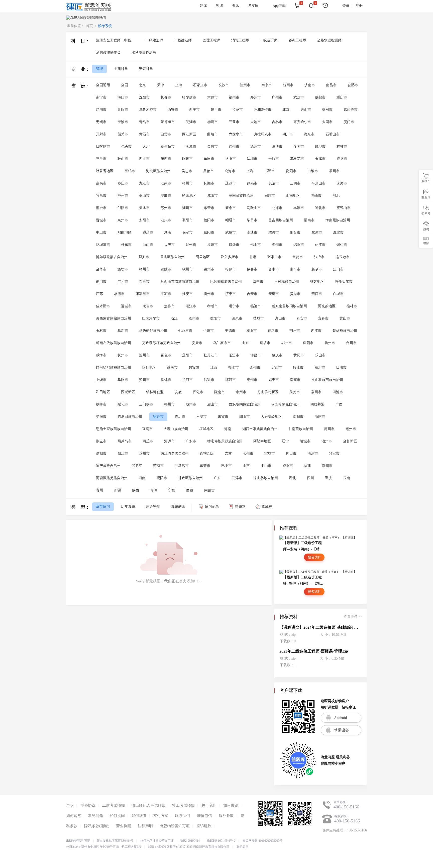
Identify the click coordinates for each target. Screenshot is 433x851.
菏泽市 (158, 466)
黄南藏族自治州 (241, 195)
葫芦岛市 (125, 441)
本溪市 (298, 208)
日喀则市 (103, 146)
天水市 (144, 208)
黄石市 (144, 134)
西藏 (189, 490)
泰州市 (241, 392)
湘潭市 (191, 146)
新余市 (230, 208)
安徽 (178, 392)
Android (340, 718)
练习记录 (212, 506)
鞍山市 (123, 159)
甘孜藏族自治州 (190, 478)
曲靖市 (212, 134)
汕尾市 (319, 416)
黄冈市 (298, 355)
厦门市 (349, 122)
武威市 (230, 232)
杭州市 (288, 85)
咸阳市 (212, 195)
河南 (142, 478)
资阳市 (287, 466)
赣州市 (144, 269)
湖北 (292, 478)
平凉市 (166, 294)
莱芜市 (294, 392)
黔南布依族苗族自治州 (113, 343)
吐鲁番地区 (105, 171)
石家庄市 (200, 85)
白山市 (148, 245)
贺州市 (144, 380)
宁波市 (123, 122)
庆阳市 (308, 343)
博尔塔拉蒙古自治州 (112, 257)
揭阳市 (162, 478)
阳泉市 (187, 159)
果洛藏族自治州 (172, 257)
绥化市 (123, 404)
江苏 (99, 294)
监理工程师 (211, 40)
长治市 (273, 183)
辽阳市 (187, 355)
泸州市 (123, 195)
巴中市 (226, 466)
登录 (345, 6)
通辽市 (148, 232)
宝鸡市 (130, 171)
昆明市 (101, 110)
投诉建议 (203, 826)
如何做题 (230, 805)
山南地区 (293, 195)
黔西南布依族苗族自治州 (180, 281)
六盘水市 (236, 134)
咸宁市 (273, 380)
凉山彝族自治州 (265, 478)
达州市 (144, 453)
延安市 (144, 257)
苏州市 (166, 208)
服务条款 (226, 816)
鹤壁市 (234, 245)
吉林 (228, 453)
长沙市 (223, 85)
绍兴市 (273, 232)
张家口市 (274, 257)
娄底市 (101, 416)
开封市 (101, 134)
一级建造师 (154, 40)
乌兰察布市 (222, 343)
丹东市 (126, 245)
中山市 (266, 466)
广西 (339, 404)
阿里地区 (203, 257)
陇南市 (219, 392)
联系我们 (182, 816)
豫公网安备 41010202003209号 (262, 840)
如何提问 (117, 816)
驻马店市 (182, 466)
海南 (227, 429)
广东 (217, 478)
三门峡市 (146, 404)
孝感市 (212, 306)
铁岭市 (101, 404)
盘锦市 (166, 380)
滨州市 (248, 453)
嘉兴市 (101, 183)
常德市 (297, 257)
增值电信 (204, 816)
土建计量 (121, 69)
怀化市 (198, 392)
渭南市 (309, 220)
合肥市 (353, 85)
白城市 (338, 294)
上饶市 (101, 380)
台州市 (351, 343)
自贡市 (166, 134)
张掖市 (319, 257)
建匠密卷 (153, 506)
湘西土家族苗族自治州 (259, 429)
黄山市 (345, 318)
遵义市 (342, 159)
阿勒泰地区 (262, 441)
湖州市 (187, 208)
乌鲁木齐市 (148, 110)
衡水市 (233, 367)
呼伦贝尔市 (344, 281)
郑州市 (255, 97)
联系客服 (243, 846)
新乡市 (316, 269)
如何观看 (139, 816)
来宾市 (223, 416)
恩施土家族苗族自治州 (113, 429)
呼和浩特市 (262, 110)
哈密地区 (189, 195)
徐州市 (234, 146)
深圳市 (252, 159)
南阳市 (298, 416)
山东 (245, 343)
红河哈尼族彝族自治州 (113, 367)
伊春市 (252, 269)
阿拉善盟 (317, 404)
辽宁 (285, 441)
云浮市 (237, 478)
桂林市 (342, 146)
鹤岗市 (252, 183)
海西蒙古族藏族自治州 (113, 318)
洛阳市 (230, 159)
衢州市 (209, 294)
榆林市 (352, 306)
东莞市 (205, 466)
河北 (336, 195)
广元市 (123, 281)
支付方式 (160, 816)
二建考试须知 (113, 805)
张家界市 (143, 294)
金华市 (101, 269)
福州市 (234, 97)
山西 (246, 466)
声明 (70, 805)
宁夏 (171, 490)
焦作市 (169, 306)
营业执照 (123, 826)
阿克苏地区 (327, 306)
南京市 (266, 85)
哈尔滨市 (189, 97)
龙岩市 (148, 306)
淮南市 (166, 183)
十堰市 (273, 159)
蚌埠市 (320, 146)
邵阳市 (123, 208)
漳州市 (212, 245)
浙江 (174, 318)
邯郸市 (269, 171)
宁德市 (230, 331)
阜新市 (123, 331)
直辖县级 (207, 453)
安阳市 (144, 220)
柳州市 (212, 122)
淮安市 (187, 294)
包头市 (126, 146)
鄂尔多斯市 (229, 257)
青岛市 (144, 122)
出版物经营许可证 (175, 826)
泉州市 (123, 220)
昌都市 (208, 171)
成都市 (320, 97)
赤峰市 (316, 195)
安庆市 (273, 294)
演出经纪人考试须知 (148, 805)
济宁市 (230, 294)
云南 (346, 478)
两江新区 (189, 134)
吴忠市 (187, 171)
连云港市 (343, 257)
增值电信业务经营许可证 (157, 840)
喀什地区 (149, 367)
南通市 (252, 232)
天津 (160, 85)
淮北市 (338, 232)
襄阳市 (187, 220)
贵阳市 (123, 110)
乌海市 (230, 171)
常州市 (334, 171)
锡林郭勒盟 (155, 392)
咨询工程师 (297, 40)
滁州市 (144, 355)
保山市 (144, 195)
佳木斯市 (103, 306)
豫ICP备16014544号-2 (221, 840)
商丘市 (148, 441)
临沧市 (255, 306)
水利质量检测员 (144, 52)
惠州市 (252, 380)
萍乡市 (298, 146)
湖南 (167, 232)
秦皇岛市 (168, 146)
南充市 (295, 380)
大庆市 (169, 245)
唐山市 (305, 110)
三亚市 (234, 122)
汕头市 (166, 220)
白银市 (312, 171)
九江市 (144, 183)
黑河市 (187, 380)
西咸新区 (128, 392)
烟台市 (295, 232)
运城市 (126, 306)
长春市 (166, 97)
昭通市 (230, 220)
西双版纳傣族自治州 (244, 404)
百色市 (166, 355)
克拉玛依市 (262, 134)
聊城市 (305, 441)
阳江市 (123, 453)
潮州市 (327, 466)
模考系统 (105, 26)
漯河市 (230, 380)
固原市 (269, 195)
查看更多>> (353, 616)
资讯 (235, 6)
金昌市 (212, 146)
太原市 (212, 97)
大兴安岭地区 (271, 416)
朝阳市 (244, 416)
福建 (307, 466)
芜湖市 (191, 122)
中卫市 (101, 232)
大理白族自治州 (176, 429)
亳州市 (351, 429)
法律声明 (145, 826)
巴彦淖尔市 (151, 318)
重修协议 (87, 805)
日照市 (341, 367)
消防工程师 (240, 40)
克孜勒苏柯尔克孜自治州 (161, 343)
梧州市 (187, 183)
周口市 (291, 453)
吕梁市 (209, 380)
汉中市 (258, 281)
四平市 (144, 159)
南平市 (295, 269)
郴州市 (286, 343)
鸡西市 (166, 159)
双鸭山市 (344, 208)
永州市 (255, 367)
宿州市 (316, 392)
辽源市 (230, 183)
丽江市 (320, 245)
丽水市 (319, 367)
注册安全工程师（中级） (115, 40)
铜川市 (287, 134)
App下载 (279, 6)
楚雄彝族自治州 (345, 331)
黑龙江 (137, 466)
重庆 (328, 478)
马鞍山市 (254, 208)
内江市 (316, 331)
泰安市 (301, 318)
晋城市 (101, 220)
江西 (213, 367)
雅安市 (334, 453)
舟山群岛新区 (267, 392)
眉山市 (212, 404)
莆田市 (209, 159)
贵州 (99, 490)
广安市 (191, 441)
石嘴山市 (333, 134)
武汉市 (298, 97)
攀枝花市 (297, 159)
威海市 (101, 355)
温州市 (255, 146)
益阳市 (215, 318)
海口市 (123, 97)
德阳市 (209, 220)
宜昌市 (101, 195)
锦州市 (209, 269)
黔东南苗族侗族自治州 (289, 306)
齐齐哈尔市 (302, 122)
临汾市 (234, 355)
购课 (219, 6)
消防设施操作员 (108, 52)
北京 (142, 85)
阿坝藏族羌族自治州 (112, 478)
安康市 (197, 343)
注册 (359, 6)
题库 (203, 6)
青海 (153, 490)
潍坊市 (123, 269)
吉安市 (252, 294)
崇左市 (101, 441)
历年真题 (128, 506)
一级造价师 (268, 40)
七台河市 (185, 331)
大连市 (255, 122)
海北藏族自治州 (158, 171)
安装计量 (146, 69)
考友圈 (253, 6)
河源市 (169, 441)
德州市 (329, 429)
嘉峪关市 (351, 110)
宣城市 (269, 453)
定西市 (276, 367)
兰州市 (245, 85)
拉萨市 (237, 110)
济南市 (309, 85)
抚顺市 (209, 183)
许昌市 (255, 355)
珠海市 (342, 183)
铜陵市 (166, 269)
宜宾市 (147, 429)
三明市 (295, 183)
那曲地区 (125, 232)
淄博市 (277, 146)
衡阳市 (291, 171)
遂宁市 (234, 306)
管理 (99, 69)
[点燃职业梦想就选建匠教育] (86, 17)
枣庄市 (123, 183)
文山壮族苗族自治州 (327, 380)
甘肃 (252, 257)
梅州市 (169, 404)
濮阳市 (251, 331)
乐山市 (320, 355)
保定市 (187, 232)
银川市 (216, 110)
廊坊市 (265, 343)
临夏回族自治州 (130, 416)
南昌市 (331, 85)
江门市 (338, 269)
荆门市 (101, 281)
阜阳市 (123, 380)
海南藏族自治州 (338, 220)
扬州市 (329, 343)
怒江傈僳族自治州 (175, 453)
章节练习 (103, 506)
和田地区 (103, 392)
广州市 (277, 97)
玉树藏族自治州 (286, 281)
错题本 (240, 506)
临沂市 (180, 416)
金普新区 (350, 441)
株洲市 (327, 110)
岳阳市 (209, 232)
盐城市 (258, 318)
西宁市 (194, 110)
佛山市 (255, 245)
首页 (89, 26)
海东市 (309, 134)
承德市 (119, 294)
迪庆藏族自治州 (108, 466)
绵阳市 (298, 245)
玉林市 (101, 331)
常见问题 (95, 816)
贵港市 (295, 294)
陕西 (135, 490)
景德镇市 (168, 122)
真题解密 (178, 506)
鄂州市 (277, 245)
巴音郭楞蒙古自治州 (226, 281)
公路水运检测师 (329, 40)
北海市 (277, 208)
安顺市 (166, 195)
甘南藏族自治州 (300, 429)
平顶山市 (318, 183)
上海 (178, 85)
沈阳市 (144, 97)
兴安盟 (194, 367)
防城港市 (103, 245)
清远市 (312, 453)
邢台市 (101, 208)
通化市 (320, 208)
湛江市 (191, 306)
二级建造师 (183, 40)
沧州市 (194, 318)
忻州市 (208, 331)
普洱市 (144, 281)
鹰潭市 (316, 232)
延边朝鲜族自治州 (153, 331)
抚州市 (123, 355)
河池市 (338, 392)
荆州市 (294, 331)
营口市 (316, 294)
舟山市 (280, 318)
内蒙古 (209, 490)
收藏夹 (267, 506)
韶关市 (123, 134)
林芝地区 (317, 281)
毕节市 (252, 220)
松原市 (230, 269)
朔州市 (191, 245)
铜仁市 (342, 245)
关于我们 (208, 805)
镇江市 (298, 367)
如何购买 (73, 816)
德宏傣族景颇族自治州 (224, 441)
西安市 (173, 110)
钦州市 (187, 269)
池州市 (326, 441)
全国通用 (103, 85)
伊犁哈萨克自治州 (285, 404)
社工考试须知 (183, 805)
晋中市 (273, 269)
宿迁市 (158, 416)
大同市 (327, 122)
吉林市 (277, 122)
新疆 (117, 490)
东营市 (209, 208)
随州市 (191, 404)
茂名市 (273, 331)
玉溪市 (320, 159)
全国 (124, 85)
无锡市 (101, 122)
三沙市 (101, 159)
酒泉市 (237, 318)
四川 (310, 478)
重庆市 (342, 97)
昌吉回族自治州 (280, 220)
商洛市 (172, 367)
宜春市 (323, 318)
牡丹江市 (211, 355)
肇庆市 (277, 355)
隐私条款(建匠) (96, 826)
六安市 (201, 416)
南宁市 (101, 97)
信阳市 (101, 453)
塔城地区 (206, 429)
